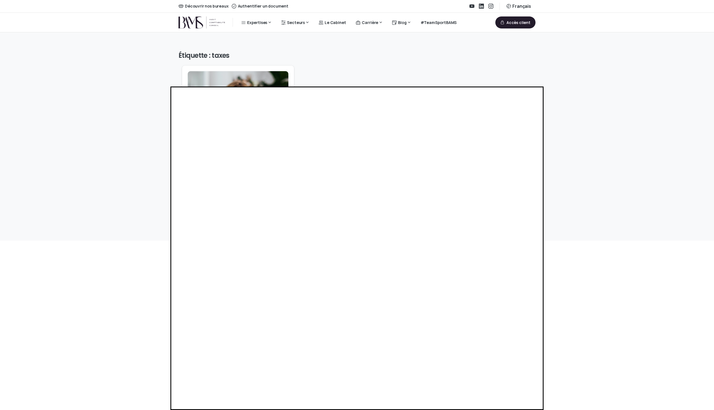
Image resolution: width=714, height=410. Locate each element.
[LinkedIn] (481, 6)
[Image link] (194, 314)
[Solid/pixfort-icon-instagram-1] (206, 351)
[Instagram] (490, 6)
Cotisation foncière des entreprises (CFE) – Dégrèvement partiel (234, 180)
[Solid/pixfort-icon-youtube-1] (219, 351)
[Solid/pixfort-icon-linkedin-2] (193, 351)
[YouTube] (471, 6)
